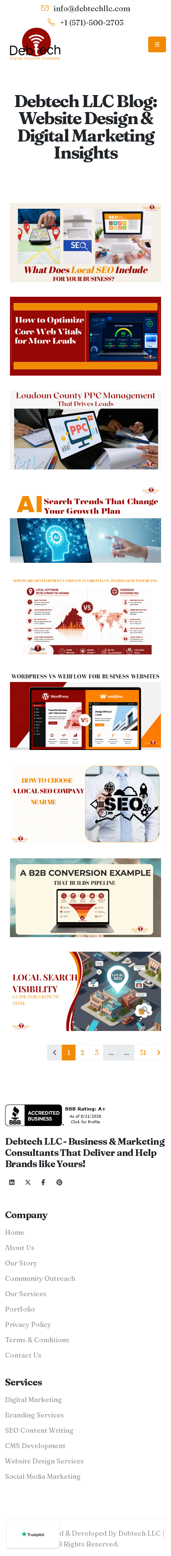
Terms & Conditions (37, 1340)
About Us (19, 1247)
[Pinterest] (59, 1183)
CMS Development (35, 1445)
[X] (27, 1183)
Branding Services (34, 1415)
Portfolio (20, 1309)
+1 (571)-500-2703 (91, 22)
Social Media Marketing (43, 1476)
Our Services (25, 1294)
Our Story (21, 1263)
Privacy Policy (28, 1324)
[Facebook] (43, 1183)
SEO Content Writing (39, 1430)
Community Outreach (40, 1278)
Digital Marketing (33, 1399)
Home (14, 1232)
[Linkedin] (12, 1183)
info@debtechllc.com (91, 8)
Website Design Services (44, 1461)
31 (142, 1052)
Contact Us (23, 1355)
